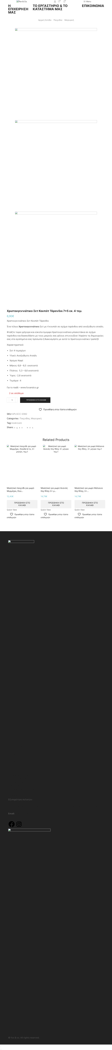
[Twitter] (14, 427)
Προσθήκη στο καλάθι (36, 400)
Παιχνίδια (58, 20)
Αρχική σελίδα (44, 20)
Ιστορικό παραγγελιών (19, 778)
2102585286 (15, 803)
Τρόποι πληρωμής (17, 754)
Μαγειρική (69, 20)
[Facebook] (17, 427)
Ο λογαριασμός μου (18, 775)
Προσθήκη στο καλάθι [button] (22, 504)
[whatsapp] (30, 427)
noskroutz (16, 423)
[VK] (19, 427)
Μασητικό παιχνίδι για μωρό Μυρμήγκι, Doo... (20, 489)
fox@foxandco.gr (24, 813)
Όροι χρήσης (14, 761)
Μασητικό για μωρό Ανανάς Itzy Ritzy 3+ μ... (54, 489)
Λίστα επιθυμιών (16, 782)
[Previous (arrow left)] (0, 1049)
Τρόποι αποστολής (17, 751)
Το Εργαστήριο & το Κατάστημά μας (26, 789)
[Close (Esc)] (0, 1046)
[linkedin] (27, 427)
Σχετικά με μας (16, 785)
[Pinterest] (22, 427)
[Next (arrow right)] (1, 1049)
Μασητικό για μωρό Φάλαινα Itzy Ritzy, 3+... (89, 489)
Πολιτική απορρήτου (18, 764)
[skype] (32, 427)
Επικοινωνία (15, 795)
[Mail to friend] (24, 427)
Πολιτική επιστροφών (19, 758)
